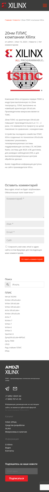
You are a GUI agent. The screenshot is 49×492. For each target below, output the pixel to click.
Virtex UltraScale (12, 303)
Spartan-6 (9, 334)
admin (10, 42)
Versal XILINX (10, 296)
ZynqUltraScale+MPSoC (15, 337)
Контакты (9, 450)
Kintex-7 (8, 320)
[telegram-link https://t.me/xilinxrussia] (7, 389)
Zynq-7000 (9, 341)
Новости (16, 20)
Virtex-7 (8, 324)
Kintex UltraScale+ (13, 300)
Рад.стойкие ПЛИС (13, 347)
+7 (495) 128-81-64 (13, 396)
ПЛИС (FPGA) (10, 422)
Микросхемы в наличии (16, 432)
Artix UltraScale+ (12, 310)
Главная (8, 20)
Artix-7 (8, 317)
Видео (8, 447)
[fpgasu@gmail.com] (15, 389)
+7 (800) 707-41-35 (13, 399)
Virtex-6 (8, 327)
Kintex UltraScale (12, 313)
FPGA (7, 351)
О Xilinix (8, 444)
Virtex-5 (8, 330)
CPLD (7, 344)
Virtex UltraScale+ (12, 307)
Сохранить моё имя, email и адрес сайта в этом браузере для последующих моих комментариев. (23, 249)
